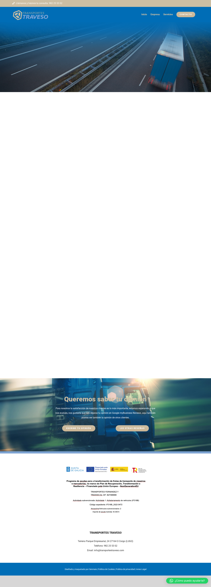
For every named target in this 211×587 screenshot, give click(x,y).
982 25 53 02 (110, 545)
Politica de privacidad (125, 569)
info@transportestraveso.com (109, 550)
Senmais (93, 569)
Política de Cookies (106, 569)
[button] (187, 581)
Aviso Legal (141, 569)
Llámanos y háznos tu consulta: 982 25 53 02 (39, 3)
